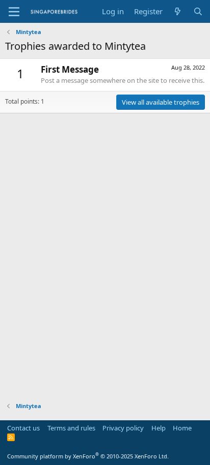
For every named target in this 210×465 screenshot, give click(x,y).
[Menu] (14, 12)
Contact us (23, 427)
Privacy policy (123, 427)
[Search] (198, 11)
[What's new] (178, 11)
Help (158, 427)
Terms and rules (71, 427)
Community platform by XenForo (88, 456)
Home (182, 427)
